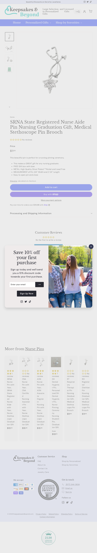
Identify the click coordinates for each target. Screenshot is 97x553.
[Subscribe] (39, 284)
